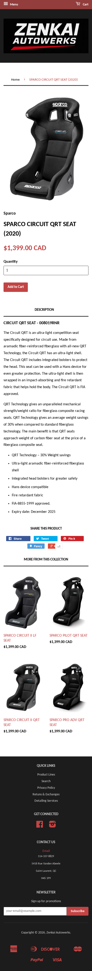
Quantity (11, 262)
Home (15, 80)
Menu (13, 4)
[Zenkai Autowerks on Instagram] (52, 826)
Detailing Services (46, 800)
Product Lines (46, 774)
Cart (85, 4)
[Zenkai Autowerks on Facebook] (39, 826)
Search (46, 781)
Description (44, 310)
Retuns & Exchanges (46, 794)
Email (46, 851)
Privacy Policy (46, 787)
